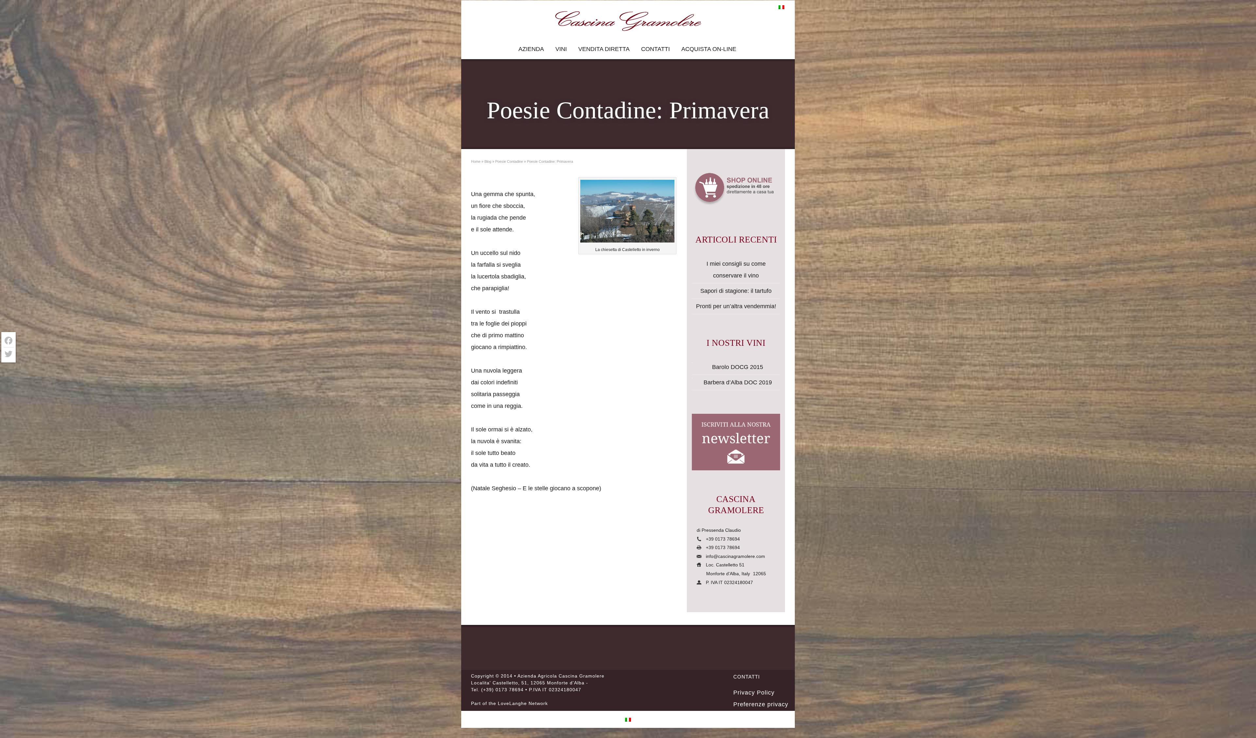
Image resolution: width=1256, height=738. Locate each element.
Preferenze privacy (760, 704)
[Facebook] (8, 340)
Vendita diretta (604, 49)
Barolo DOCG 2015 (737, 367)
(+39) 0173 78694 (502, 689)
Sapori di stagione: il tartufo (736, 291)
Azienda (531, 49)
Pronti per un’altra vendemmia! (736, 306)
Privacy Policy (754, 692)
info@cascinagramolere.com (735, 556)
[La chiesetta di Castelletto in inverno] (627, 213)
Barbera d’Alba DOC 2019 (738, 382)
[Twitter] (8, 354)
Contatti (655, 49)
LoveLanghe (512, 703)
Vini (561, 49)
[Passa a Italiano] (781, 7)
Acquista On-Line (708, 49)
